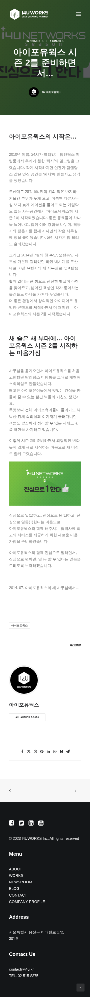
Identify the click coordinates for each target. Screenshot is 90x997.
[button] (78, 14)
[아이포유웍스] (29, 14)
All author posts (27, 717)
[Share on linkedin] (48, 752)
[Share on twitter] (29, 752)
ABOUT (15, 869)
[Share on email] (68, 752)
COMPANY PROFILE (27, 902)
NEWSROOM (20, 882)
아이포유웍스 (53, 92)
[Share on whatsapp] (55, 752)
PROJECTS (37, 41)
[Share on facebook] (22, 752)
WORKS (16, 875)
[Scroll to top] (80, 987)
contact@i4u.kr (21, 969)
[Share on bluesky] (61, 752)
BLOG (14, 888)
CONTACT (18, 895)
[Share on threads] (35, 752)
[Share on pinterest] (42, 752)
